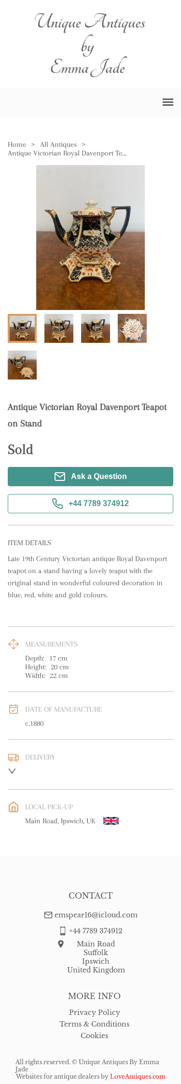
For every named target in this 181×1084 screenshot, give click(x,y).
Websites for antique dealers (57, 1076)
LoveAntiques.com (138, 1076)
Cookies (94, 1035)
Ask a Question (99, 476)
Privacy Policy (94, 1012)
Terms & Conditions (94, 1024)
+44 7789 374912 (99, 503)
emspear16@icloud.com (96, 915)
